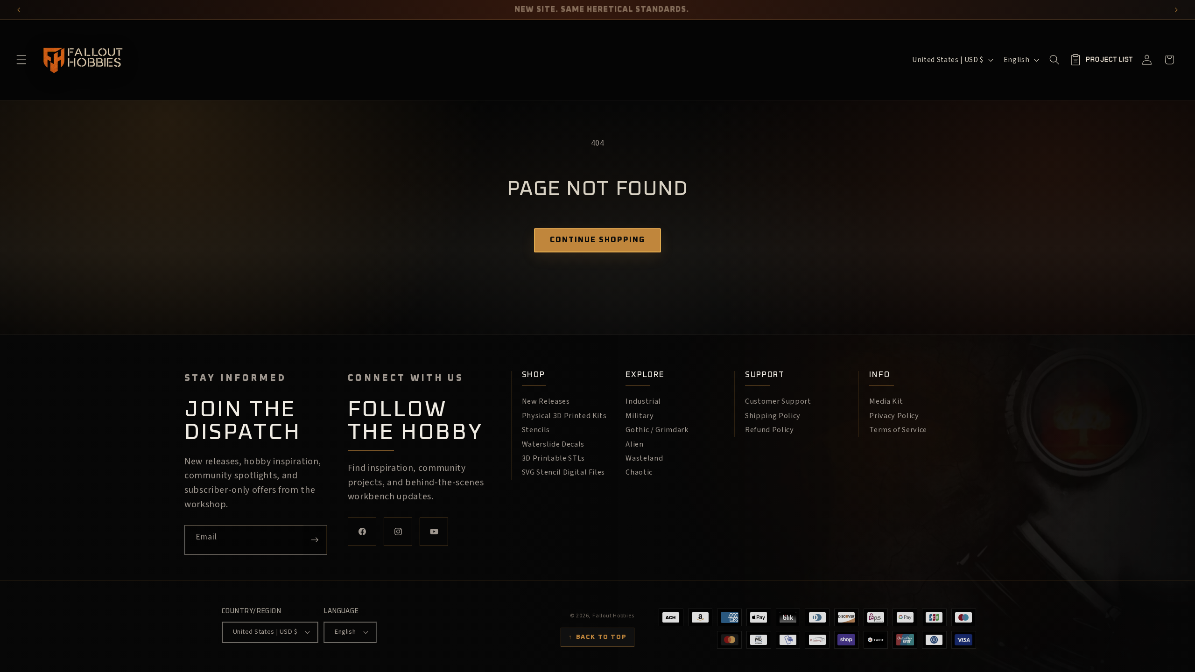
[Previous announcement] (19, 10)
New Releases (546, 401)
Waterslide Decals (553, 444)
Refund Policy (769, 429)
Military (640, 415)
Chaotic (639, 472)
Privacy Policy (894, 415)
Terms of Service (898, 429)
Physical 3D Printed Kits (564, 415)
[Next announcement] (1176, 10)
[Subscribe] (314, 539)
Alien (634, 444)
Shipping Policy (773, 415)
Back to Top (597, 637)
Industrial (643, 401)
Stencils (536, 429)
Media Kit (886, 401)
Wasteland (644, 458)
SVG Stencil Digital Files (563, 472)
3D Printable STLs (553, 458)
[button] (21, 60)
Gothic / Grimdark (657, 429)
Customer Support (778, 401)
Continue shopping (597, 240)
